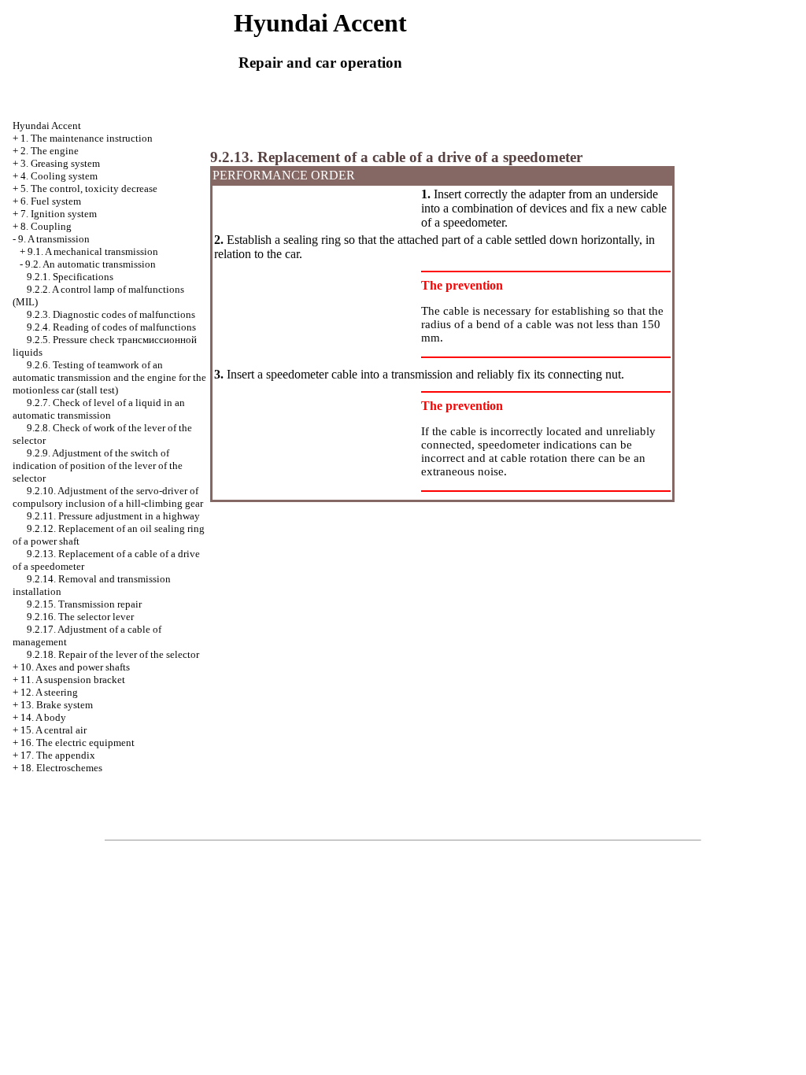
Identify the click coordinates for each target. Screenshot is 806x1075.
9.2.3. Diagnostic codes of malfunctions (111, 314)
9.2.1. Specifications (70, 277)
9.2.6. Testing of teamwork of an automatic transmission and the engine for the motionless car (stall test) (109, 377)
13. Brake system (56, 705)
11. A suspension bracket (72, 679)
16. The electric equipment (77, 742)
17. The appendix (57, 755)
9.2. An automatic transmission (90, 264)
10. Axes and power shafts (75, 667)
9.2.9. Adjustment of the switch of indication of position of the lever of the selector (98, 465)
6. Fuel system (50, 201)
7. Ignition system (58, 214)
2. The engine (49, 151)
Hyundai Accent (47, 125)
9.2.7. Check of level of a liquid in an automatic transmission (99, 409)
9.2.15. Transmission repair (84, 604)
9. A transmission (54, 239)
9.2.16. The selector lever (80, 616)
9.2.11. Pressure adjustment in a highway (113, 516)
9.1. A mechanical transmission (93, 251)
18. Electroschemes (61, 768)
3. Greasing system (60, 163)
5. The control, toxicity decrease (88, 188)
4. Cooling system (59, 176)
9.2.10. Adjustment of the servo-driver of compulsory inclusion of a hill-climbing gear (108, 497)
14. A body (43, 717)
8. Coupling (46, 226)
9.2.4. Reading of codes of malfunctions (111, 327)
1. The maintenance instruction (86, 138)
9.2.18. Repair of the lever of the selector (113, 654)
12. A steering (49, 692)
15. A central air (53, 730)
